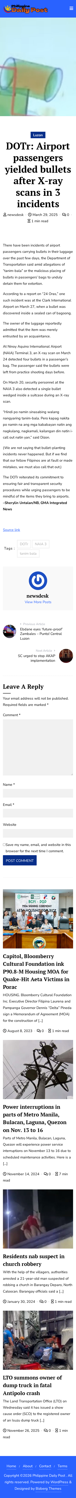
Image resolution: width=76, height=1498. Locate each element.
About (28, 1466)
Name (9, 784)
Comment (11, 715)
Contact (45, 1466)
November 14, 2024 (23, 1174)
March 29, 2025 (45, 214)
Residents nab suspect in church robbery (34, 1260)
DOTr (24, 544)
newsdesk (15, 214)
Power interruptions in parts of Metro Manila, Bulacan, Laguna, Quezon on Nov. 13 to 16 (34, 1118)
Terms (62, 1466)
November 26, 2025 (23, 1430)
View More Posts (38, 602)
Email (8, 804)
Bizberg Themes (48, 1488)
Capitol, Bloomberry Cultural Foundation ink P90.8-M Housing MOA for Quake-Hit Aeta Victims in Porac (36, 971)
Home (11, 1466)
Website (9, 824)
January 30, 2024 (21, 1301)
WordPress (59, 1482)
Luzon (38, 135)
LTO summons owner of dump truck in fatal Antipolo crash (32, 1385)
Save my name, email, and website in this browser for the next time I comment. (38, 847)
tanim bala (28, 553)
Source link (11, 529)
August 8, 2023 (19, 1031)
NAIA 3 (41, 544)
